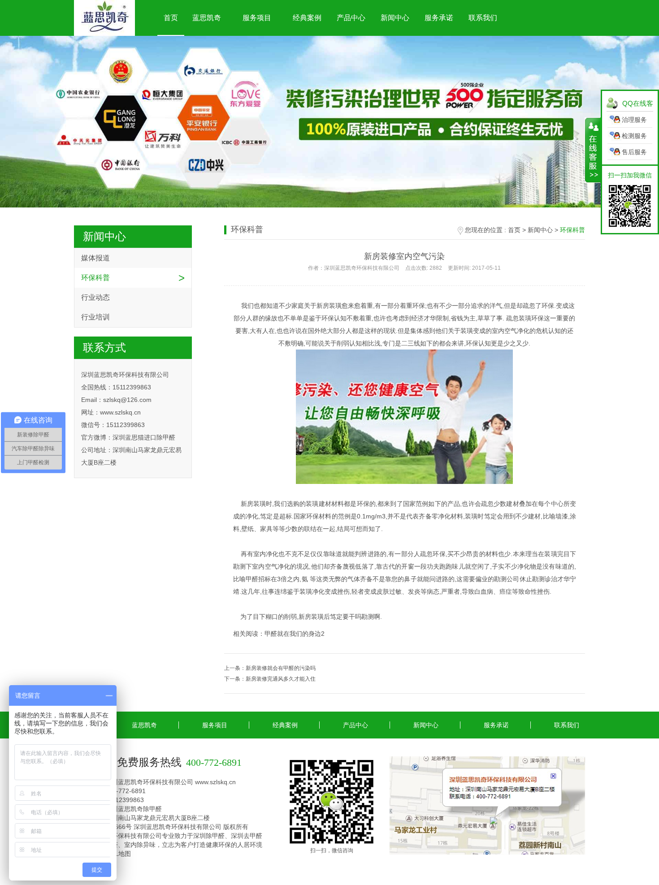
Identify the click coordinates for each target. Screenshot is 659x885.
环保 (363, 503)
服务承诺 (439, 18)
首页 (171, 18)
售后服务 (634, 151)
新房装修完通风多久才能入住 (281, 679)
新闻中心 (395, 18)
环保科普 (95, 277)
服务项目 (257, 18)
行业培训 (95, 317)
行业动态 (95, 297)
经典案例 (307, 18)
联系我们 (482, 18)
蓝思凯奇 (206, 18)
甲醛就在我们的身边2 (294, 633)
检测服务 (634, 135)
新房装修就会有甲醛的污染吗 (281, 668)
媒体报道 (95, 258)
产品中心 (351, 18)
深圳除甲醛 (209, 835)
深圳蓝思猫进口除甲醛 (144, 437)
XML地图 (118, 853)
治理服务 (634, 119)
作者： (404, 268)
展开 (593, 150)
